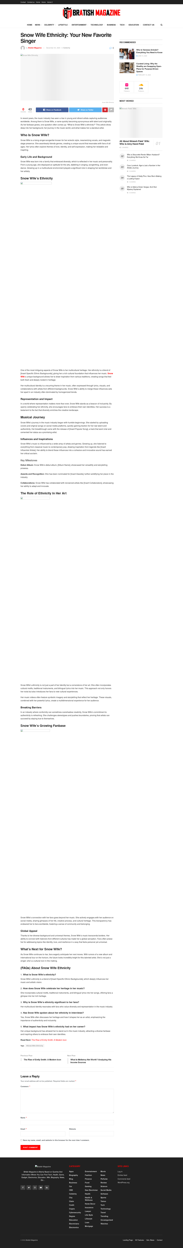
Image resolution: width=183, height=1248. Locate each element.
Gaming (88, 1186)
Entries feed (122, 1175)
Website (72, 1129)
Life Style (89, 1215)
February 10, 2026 (144, 75)
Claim (71, 1201)
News (37, 25)
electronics (74, 1227)
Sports (103, 1197)
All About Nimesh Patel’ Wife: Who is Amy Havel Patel (135, 142)
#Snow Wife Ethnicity (34, 1046)
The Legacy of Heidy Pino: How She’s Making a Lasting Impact (144, 177)
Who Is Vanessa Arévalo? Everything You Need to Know (149, 51)
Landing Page (128, 1240)
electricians (74, 1223)
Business (111, 25)
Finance (88, 1179)
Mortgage (89, 1226)
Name (24, 1117)
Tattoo (103, 1201)
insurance (89, 1207)
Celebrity (49, 25)
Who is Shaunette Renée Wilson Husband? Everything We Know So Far (143, 155)
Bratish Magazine (35, 48)
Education (134, 25)
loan (87, 1222)
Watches (104, 1223)
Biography (73, 1175)
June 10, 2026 (142, 56)
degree (72, 1216)
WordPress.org (123, 1182)
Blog (71, 1179)
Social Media (106, 1190)
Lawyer (88, 1211)
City (70, 1197)
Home (38, 2)
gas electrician (91, 1190)
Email (24, 1129)
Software (104, 1194)
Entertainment (79, 25)
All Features (139, 1240)
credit (71, 1205)
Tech (122, 25)
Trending (104, 1216)
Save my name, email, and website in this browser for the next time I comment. (56, 1140)
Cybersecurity (75, 1212)
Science (104, 1186)
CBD (71, 1190)
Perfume (104, 1179)
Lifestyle (63, 25)
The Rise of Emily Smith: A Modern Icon (49, 1039)
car (70, 1186)
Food (87, 1182)
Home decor (90, 1203)
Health (87, 1194)
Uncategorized (107, 1220)
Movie (103, 1171)
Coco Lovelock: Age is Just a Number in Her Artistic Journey (143, 166)
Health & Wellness (89, 1198)
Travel (103, 1212)
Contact (23, 2)
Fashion (88, 1175)
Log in (120, 1171)
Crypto (72, 1208)
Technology (97, 25)
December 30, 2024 (53, 48)
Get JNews (150, 1240)
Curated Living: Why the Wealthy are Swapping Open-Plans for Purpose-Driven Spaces (149, 67)
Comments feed (124, 1179)
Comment (25, 1086)
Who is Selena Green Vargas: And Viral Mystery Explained (142, 188)
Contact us (30, 2)
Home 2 (50, 2)
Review (104, 1182)
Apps (71, 1171)
